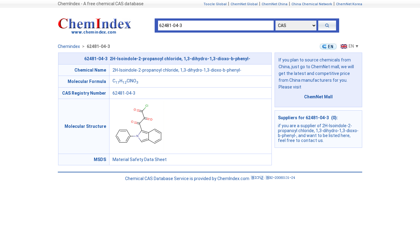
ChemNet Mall (318, 96)
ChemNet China (274, 4)
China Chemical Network (311, 4)
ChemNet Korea (349, 4)
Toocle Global (215, 4)
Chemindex (69, 46)
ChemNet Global (244, 4)
